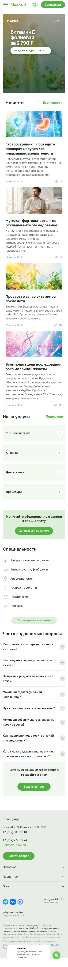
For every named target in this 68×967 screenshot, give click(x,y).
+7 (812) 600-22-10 (15, 832)
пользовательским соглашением (30, 931)
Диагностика (15, 472)
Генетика (16, 606)
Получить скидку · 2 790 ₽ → (30, 50)
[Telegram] (5, 904)
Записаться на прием (34, 531)
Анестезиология (21, 578)
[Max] (20, 904)
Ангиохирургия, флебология (29, 569)
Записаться (53, 4)
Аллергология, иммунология (29, 560)
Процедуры (14, 492)
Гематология (19, 597)
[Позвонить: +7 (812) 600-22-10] (35, 4)
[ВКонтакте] (13, 904)
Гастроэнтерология (23, 588)
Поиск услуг (55, 417)
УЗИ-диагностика (18, 433)
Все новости (52, 103)
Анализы (12, 453)
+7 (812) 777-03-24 (15, 840)
